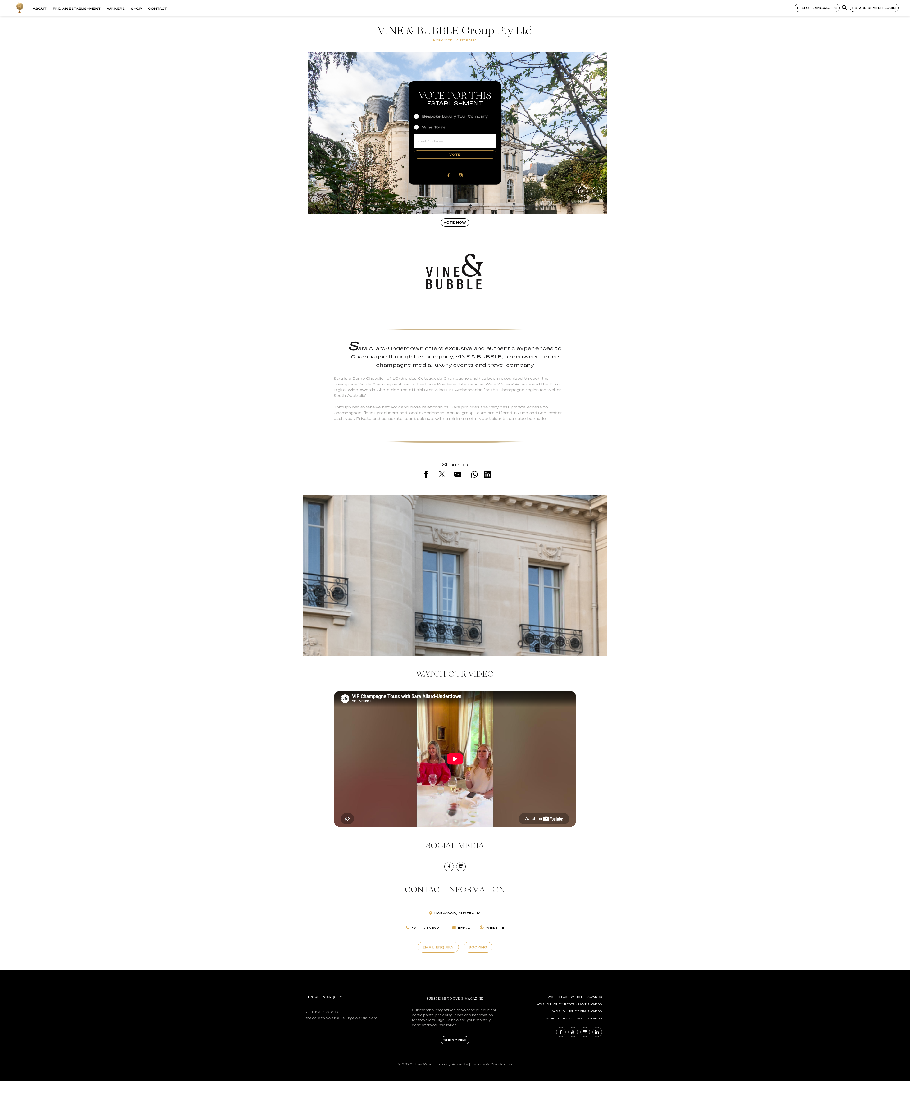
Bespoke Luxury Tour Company (455, 116)
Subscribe (454, 1040)
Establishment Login (874, 7)
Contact (157, 8)
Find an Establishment (77, 8)
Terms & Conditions (491, 1064)
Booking (478, 947)
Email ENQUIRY (438, 947)
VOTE (454, 154)
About (40, 8)
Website (495, 927)
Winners (116, 8)
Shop (136, 8)
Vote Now (455, 222)
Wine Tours (434, 127)
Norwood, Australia (457, 913)
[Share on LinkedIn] (487, 475)
